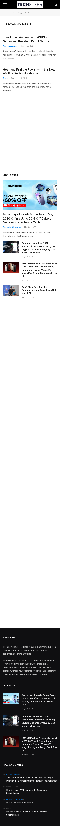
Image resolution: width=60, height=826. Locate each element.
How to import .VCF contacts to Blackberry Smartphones (26, 791)
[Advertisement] (30, 137)
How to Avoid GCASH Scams (19, 802)
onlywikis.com (12, 774)
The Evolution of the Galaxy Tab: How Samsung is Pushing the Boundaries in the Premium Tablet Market (31, 779)
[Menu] (5, 4)
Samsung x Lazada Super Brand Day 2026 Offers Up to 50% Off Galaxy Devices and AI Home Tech (28, 218)
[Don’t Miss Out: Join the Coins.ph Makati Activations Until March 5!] (11, 290)
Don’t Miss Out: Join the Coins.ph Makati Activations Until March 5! (39, 290)
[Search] (55, 4)
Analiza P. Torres (14, 799)
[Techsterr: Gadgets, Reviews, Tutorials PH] (30, 4)
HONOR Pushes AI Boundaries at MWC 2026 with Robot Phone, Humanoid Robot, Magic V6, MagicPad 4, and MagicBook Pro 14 (39, 270)
